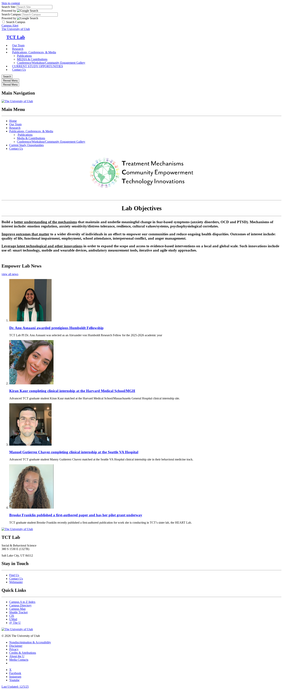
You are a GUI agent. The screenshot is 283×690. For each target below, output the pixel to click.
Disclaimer (15, 645)
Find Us (14, 575)
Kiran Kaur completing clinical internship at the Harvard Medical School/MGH (72, 391)
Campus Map (17, 608)
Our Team (15, 124)
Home (13, 120)
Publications (24, 55)
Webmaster (16, 582)
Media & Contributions (31, 138)
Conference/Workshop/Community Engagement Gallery (51, 141)
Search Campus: (11, 14)
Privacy (13, 649)
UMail (13, 619)
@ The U (15, 622)
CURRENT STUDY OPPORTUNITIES (37, 66)
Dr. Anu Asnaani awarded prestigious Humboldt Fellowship (56, 328)
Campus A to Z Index (22, 602)
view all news (10, 274)
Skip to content (11, 3)
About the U (16, 656)
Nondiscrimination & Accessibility (30, 642)
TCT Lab (15, 37)
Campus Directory (20, 605)
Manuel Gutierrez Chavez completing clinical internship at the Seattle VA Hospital (73, 452)
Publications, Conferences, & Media (34, 52)
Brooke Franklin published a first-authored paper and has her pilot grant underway (75, 515)
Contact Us (19, 69)
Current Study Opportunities (26, 145)
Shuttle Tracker (18, 612)
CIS (11, 615)
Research (14, 127)
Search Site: (9, 6)
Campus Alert (10, 25)
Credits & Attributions (22, 652)
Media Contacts (18, 659)
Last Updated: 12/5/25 (15, 686)
